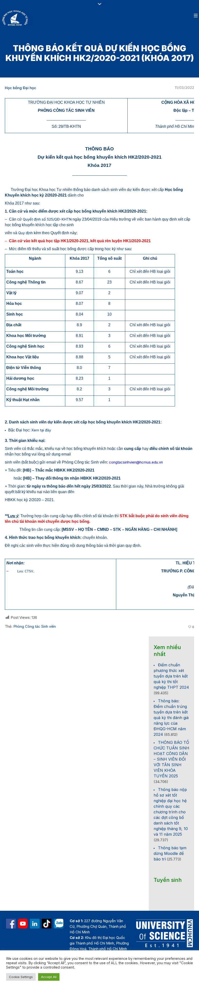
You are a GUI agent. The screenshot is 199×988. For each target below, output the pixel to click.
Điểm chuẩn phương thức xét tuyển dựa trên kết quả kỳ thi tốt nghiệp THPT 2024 (171, 676)
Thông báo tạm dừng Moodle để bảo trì (170, 853)
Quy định (25, 233)
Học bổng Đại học (20, 88)
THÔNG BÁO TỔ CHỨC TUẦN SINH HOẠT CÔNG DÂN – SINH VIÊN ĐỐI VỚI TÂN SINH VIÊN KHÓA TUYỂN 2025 (171, 759)
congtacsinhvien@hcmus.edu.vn (136, 462)
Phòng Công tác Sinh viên (34, 626)
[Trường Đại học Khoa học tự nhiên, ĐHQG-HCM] (23, 923)
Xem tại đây (41, 430)
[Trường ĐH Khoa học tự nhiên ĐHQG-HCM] (11, 923)
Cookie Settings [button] (21, 977)
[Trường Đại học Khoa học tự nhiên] (35, 923)
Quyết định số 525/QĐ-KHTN (47, 219)
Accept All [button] (49, 977)
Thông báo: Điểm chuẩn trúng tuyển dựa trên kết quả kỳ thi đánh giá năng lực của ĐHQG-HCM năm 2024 (171, 717)
